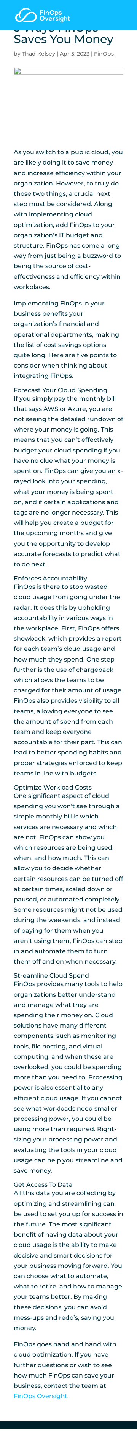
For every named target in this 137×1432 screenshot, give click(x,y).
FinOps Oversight (40, 1396)
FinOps (104, 53)
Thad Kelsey (38, 53)
